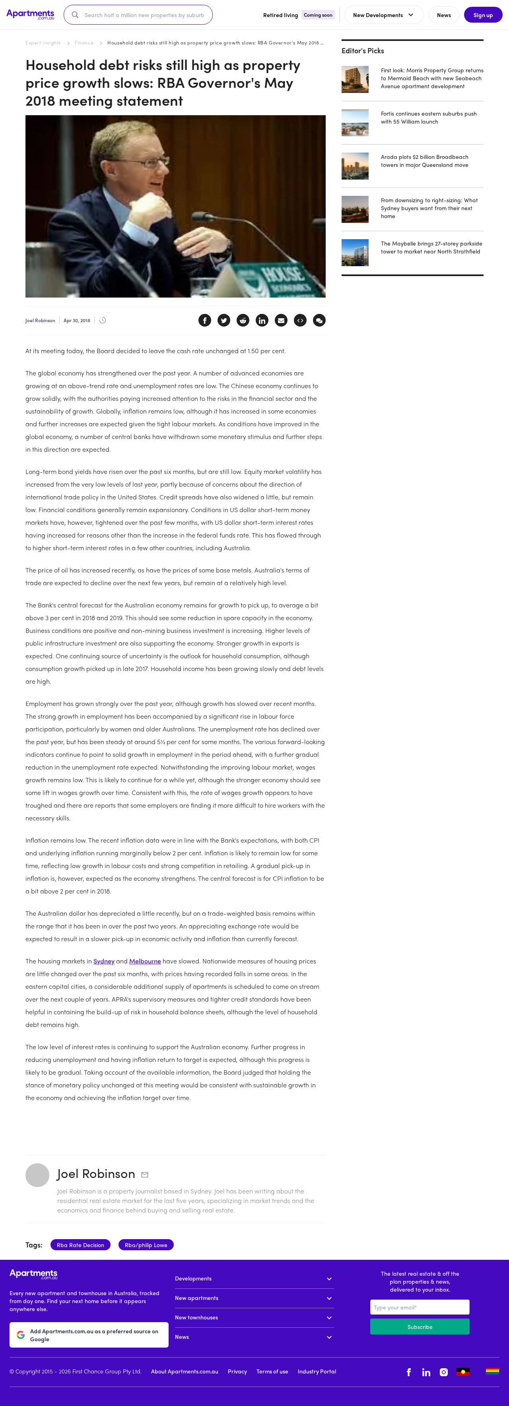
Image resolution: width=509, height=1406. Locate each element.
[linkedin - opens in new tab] (426, 1372)
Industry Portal (317, 1371)
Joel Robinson (96, 1173)
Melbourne (145, 960)
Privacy (237, 1371)
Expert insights (43, 42)
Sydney (104, 960)
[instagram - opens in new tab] (444, 1372)
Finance (84, 42)
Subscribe (420, 1327)
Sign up (483, 15)
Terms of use (272, 1371)
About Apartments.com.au (184, 1371)
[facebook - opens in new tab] (409, 1372)
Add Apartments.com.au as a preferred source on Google (94, 1335)
